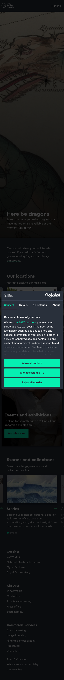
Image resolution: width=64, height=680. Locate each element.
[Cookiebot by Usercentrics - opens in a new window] (45, 295)
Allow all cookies (32, 363)
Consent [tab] (9, 304)
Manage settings (30, 372)
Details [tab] (23, 304)
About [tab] (56, 304)
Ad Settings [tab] (40, 304)
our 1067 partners (25, 322)
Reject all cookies (32, 382)
